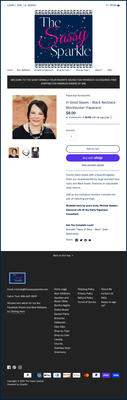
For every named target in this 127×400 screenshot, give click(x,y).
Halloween (60, 322)
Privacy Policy (85, 293)
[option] (13, 152)
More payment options (93, 165)
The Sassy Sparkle (34, 381)
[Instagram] (20, 367)
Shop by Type (61, 331)
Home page (60, 289)
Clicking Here (18, 311)
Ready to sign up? (108, 304)
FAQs (104, 298)
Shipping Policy (86, 289)
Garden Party (61, 314)
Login (10, 5)
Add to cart (93, 149)
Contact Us (107, 293)
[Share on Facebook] (76, 239)
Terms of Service (87, 302)
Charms (58, 344)
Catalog (58, 339)
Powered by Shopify (17, 384)
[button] (93, 117)
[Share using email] (89, 239)
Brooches (59, 318)
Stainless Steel (62, 348)
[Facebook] (9, 367)
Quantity (70, 130)
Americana (60, 352)
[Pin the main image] (85, 239)
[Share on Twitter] (81, 239)
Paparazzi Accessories (78, 95)
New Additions (62, 293)
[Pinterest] (14, 367)
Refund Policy (85, 298)
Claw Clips (59, 327)
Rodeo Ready (61, 310)
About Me (106, 289)
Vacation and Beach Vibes (61, 299)
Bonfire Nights (62, 305)
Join (19, 5)
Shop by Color (61, 335)
